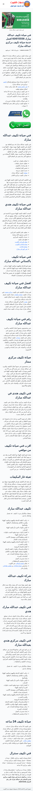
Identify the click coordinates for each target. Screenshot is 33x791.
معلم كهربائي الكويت (21, 242)
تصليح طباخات (17, 566)
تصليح (25, 173)
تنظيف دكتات (27, 741)
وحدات (18, 338)
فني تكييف (7, 50)
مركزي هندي (8, 292)
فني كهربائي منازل (21, 249)
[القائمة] (3, 4)
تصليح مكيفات (18, 294)
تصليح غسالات (20, 563)
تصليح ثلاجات (23, 247)
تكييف (5, 82)
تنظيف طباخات (7, 566)
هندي (25, 302)
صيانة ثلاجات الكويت (21, 244)
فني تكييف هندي (22, 87)
